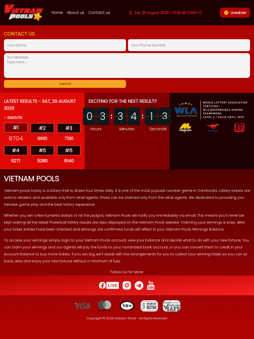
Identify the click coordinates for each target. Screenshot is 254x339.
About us (75, 12)
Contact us (99, 12)
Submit (65, 84)
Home (57, 12)
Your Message (17, 57)
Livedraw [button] (238, 12)
